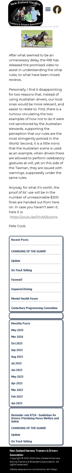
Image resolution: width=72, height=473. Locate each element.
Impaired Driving (21, 289)
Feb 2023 (17, 396)
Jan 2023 (16, 403)
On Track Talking (21, 270)
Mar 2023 (17, 389)
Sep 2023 (17, 350)
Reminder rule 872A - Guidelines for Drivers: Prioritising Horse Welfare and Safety (35, 418)
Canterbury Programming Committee (34, 308)
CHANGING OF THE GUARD (28, 251)
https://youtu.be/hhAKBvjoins (34, 217)
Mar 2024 (17, 336)
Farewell (16, 279)
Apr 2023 (17, 383)
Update (15, 260)
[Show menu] (48, 9)
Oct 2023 (17, 343)
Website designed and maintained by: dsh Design (33, 469)
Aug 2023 (17, 356)
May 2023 (17, 376)
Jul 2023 (16, 363)
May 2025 (17, 330)
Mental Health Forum (24, 298)
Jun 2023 (16, 370)
